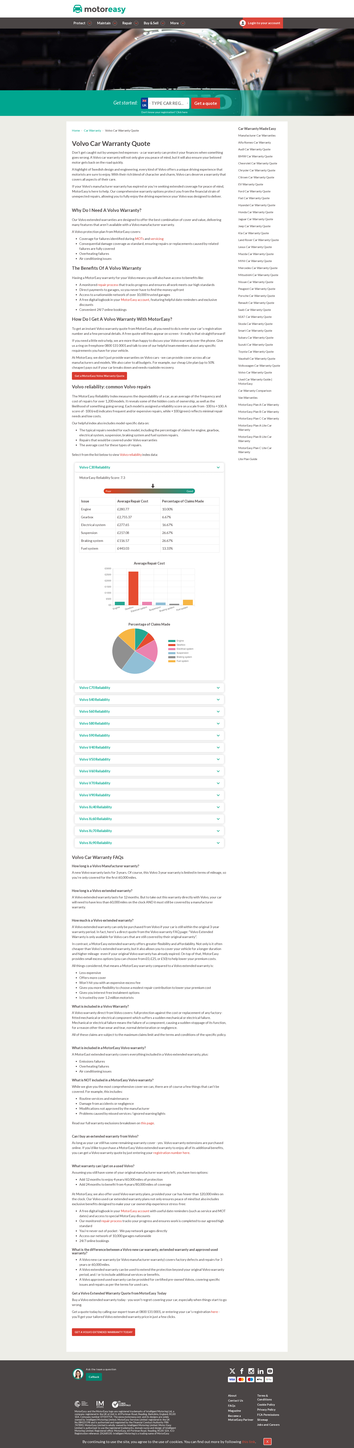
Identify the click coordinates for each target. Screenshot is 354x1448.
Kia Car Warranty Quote (253, 233)
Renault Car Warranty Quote (256, 302)
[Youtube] (270, 1371)
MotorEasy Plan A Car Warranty (258, 404)
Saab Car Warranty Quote (254, 309)
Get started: (125, 102)
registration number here (171, 1153)
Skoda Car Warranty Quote (255, 323)
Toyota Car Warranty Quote (256, 351)
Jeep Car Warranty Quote (254, 226)
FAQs (231, 1405)
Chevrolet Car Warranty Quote (257, 163)
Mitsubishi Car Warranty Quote (258, 275)
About (232, 1395)
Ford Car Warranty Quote (254, 191)
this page (147, 1123)
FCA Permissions (268, 1414)
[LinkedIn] (260, 1371)
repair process (108, 285)
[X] (232, 1371)
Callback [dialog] (94, 1376)
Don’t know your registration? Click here (164, 112)
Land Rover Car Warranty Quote (258, 240)
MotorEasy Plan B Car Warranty (258, 411)
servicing (157, 239)
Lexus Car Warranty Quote (255, 247)
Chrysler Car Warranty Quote (256, 170)
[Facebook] (242, 1371)
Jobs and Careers (268, 1424)
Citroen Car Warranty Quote (256, 177)
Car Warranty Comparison (254, 390)
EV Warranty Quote (250, 184)
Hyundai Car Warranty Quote (256, 205)
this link (248, 1441)
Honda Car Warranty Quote (255, 212)
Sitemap (262, 1419)
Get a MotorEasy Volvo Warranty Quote (99, 375)
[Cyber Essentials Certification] (121, 1404)
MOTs (139, 239)
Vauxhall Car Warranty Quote (256, 358)
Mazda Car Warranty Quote (256, 254)
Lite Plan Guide (247, 459)
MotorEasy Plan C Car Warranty (258, 418)
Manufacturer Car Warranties (257, 135)
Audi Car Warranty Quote (254, 149)
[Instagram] (251, 1371)
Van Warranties (248, 397)
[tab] (149, 467)
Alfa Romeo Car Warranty (254, 142)
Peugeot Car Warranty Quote (256, 288)
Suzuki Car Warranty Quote (255, 344)
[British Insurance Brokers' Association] (81, 1404)
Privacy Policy (266, 1409)
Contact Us (235, 1400)
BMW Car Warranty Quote (255, 156)
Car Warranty (92, 130)
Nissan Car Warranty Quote (255, 282)
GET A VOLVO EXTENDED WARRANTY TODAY (103, 1332)
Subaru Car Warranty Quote (255, 337)
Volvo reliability (131, 455)
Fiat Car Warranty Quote (254, 198)
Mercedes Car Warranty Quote (257, 268)
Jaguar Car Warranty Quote (255, 219)
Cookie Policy (266, 1404)
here (214, 1312)
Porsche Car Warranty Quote (256, 295)
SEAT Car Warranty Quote (255, 316)
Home (76, 130)
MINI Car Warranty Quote (255, 261)
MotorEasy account (135, 300)
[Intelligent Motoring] (100, 1404)
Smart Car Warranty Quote (255, 330)
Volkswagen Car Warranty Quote (259, 365)
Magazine (234, 1410)
